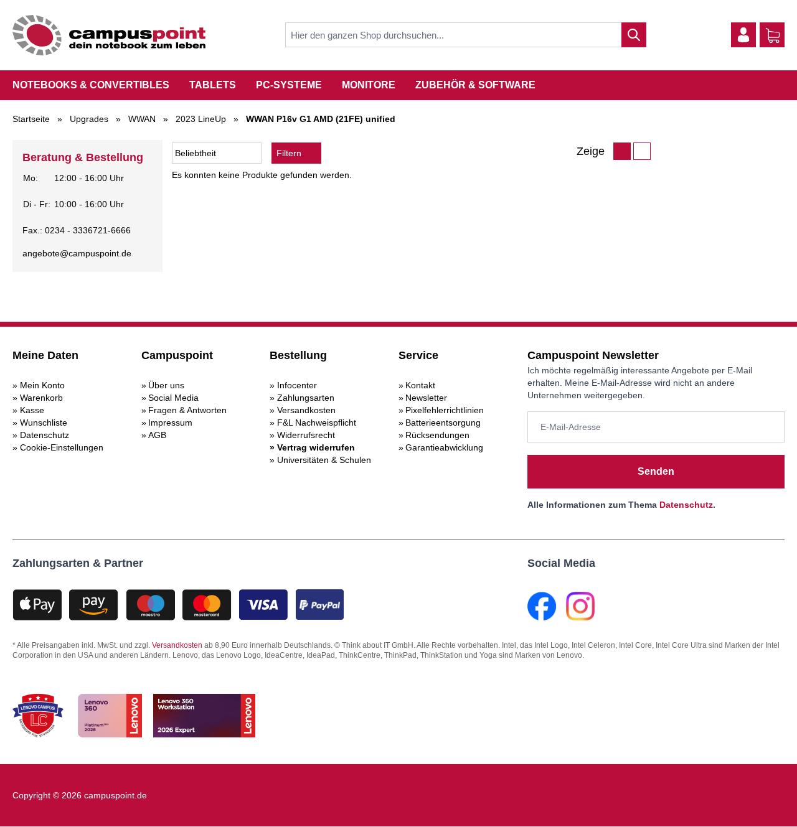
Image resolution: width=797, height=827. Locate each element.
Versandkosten (306, 410)
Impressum (170, 423)
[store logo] (108, 35)
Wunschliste (43, 423)
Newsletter (426, 398)
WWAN (142, 119)
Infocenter (297, 385)
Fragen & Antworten (187, 410)
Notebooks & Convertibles (90, 85)
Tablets (212, 85)
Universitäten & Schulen (324, 460)
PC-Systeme (289, 85)
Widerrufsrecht (306, 435)
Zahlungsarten (305, 398)
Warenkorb (41, 398)
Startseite (31, 119)
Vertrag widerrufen (316, 447)
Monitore (368, 85)
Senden (656, 471)
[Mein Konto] (743, 34)
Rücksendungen (437, 435)
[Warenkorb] (772, 35)
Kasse (32, 410)
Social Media (173, 398)
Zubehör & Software (475, 85)
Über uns (166, 385)
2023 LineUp (201, 119)
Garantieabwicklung (444, 447)
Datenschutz (44, 435)
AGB (157, 435)
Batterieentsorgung (443, 423)
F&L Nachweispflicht (316, 423)
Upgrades (89, 119)
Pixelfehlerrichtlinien (444, 410)
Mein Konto (42, 385)
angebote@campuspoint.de (76, 253)
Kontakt (420, 385)
